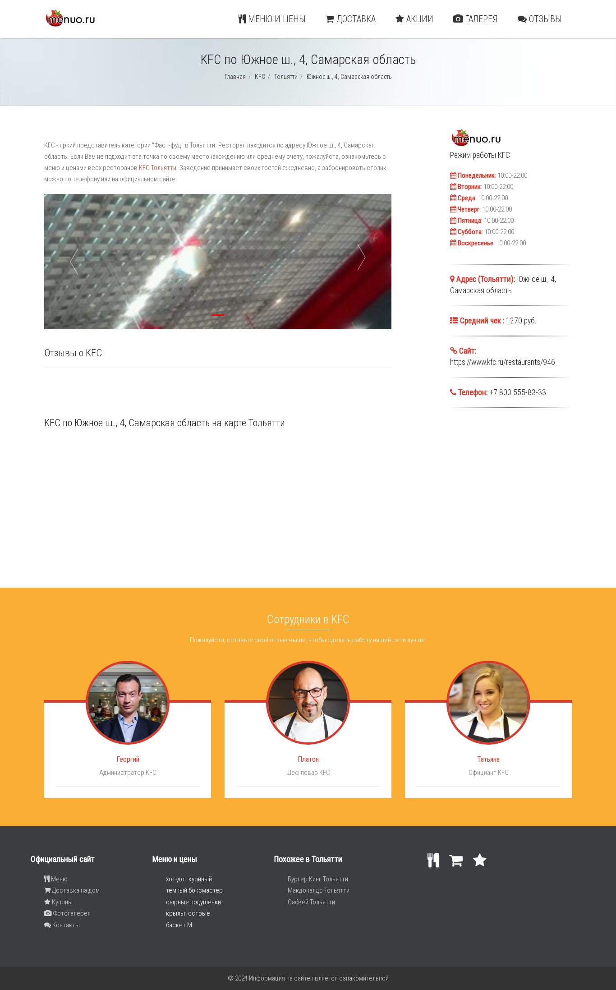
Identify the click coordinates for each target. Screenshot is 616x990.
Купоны (62, 902)
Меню (59, 879)
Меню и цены (276, 19)
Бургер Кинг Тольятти (318, 879)
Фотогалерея (71, 913)
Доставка (355, 19)
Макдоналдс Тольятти (318, 890)
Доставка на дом (75, 890)
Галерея (480, 19)
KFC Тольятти (157, 168)
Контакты (65, 925)
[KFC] (70, 24)
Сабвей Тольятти (311, 902)
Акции (418, 19)
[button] (129, 261)
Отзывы (544, 19)
